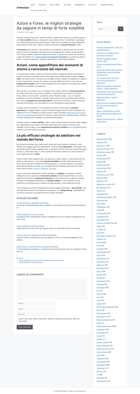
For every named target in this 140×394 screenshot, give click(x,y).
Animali (99, 155)
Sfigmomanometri (103, 349)
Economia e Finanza (104, 236)
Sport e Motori (55, 5)
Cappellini (100, 194)
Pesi (98, 297)
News (99, 271)
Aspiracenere (102, 165)
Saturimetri (101, 333)
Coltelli (99, 210)
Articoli (21, 258)
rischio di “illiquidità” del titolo (45, 169)
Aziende (100, 171)
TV (98, 375)
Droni (99, 233)
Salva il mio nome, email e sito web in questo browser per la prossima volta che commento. (49, 320)
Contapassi (101, 220)
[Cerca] (120, 29)
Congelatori (101, 217)
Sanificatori (101, 329)
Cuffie (99, 226)
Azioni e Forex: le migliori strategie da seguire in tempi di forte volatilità (110, 105)
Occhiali (100, 275)
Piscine (99, 310)
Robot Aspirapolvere (104, 320)
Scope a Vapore (103, 342)
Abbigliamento (80, 5)
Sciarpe (99, 339)
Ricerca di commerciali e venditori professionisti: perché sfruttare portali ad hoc (109, 72)
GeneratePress (81, 391)
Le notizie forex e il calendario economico (32, 203)
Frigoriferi (100, 249)
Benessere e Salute (104, 184)
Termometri (101, 368)
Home (33, 5)
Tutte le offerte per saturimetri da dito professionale (36, 235)
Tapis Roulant (102, 362)
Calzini (99, 191)
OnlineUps (23, 7)
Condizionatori (102, 213)
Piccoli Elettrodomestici (105, 307)
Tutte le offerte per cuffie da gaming (30, 226)
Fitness (99, 242)
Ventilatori (100, 378)
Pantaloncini (101, 281)
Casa (99, 204)
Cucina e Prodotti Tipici (39, 10)
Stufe (99, 355)
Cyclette (100, 229)
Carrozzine (101, 200)
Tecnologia (67, 5)
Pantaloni (100, 284)
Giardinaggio (101, 252)
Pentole (99, 294)
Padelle (99, 278)
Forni (98, 246)
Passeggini (101, 288)
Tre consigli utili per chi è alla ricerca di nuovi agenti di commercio (108, 80)
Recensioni (42, 5)
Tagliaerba (101, 358)
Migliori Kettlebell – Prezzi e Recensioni (31, 262)
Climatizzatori (102, 207)
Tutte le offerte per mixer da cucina (30, 214)
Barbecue (100, 181)
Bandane (100, 178)
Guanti (99, 255)
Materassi (100, 265)
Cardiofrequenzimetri (105, 197)
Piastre (99, 304)
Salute (99, 323)
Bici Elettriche (102, 188)
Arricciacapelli (102, 158)
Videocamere (102, 381)
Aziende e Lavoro (103, 175)
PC (98, 291)
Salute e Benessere (104, 326)
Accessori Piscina (103, 149)
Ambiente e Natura (107, 5)
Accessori (100, 142)
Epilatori (100, 239)
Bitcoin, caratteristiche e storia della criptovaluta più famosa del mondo (41, 260)
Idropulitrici (101, 262)
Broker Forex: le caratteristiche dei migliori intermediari (37, 247)
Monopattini (101, 268)
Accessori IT (92, 5)
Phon (99, 300)
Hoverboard (101, 258)
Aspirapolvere (102, 168)
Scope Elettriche (103, 346)
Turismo (100, 371)
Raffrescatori (101, 313)
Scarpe (99, 336)
